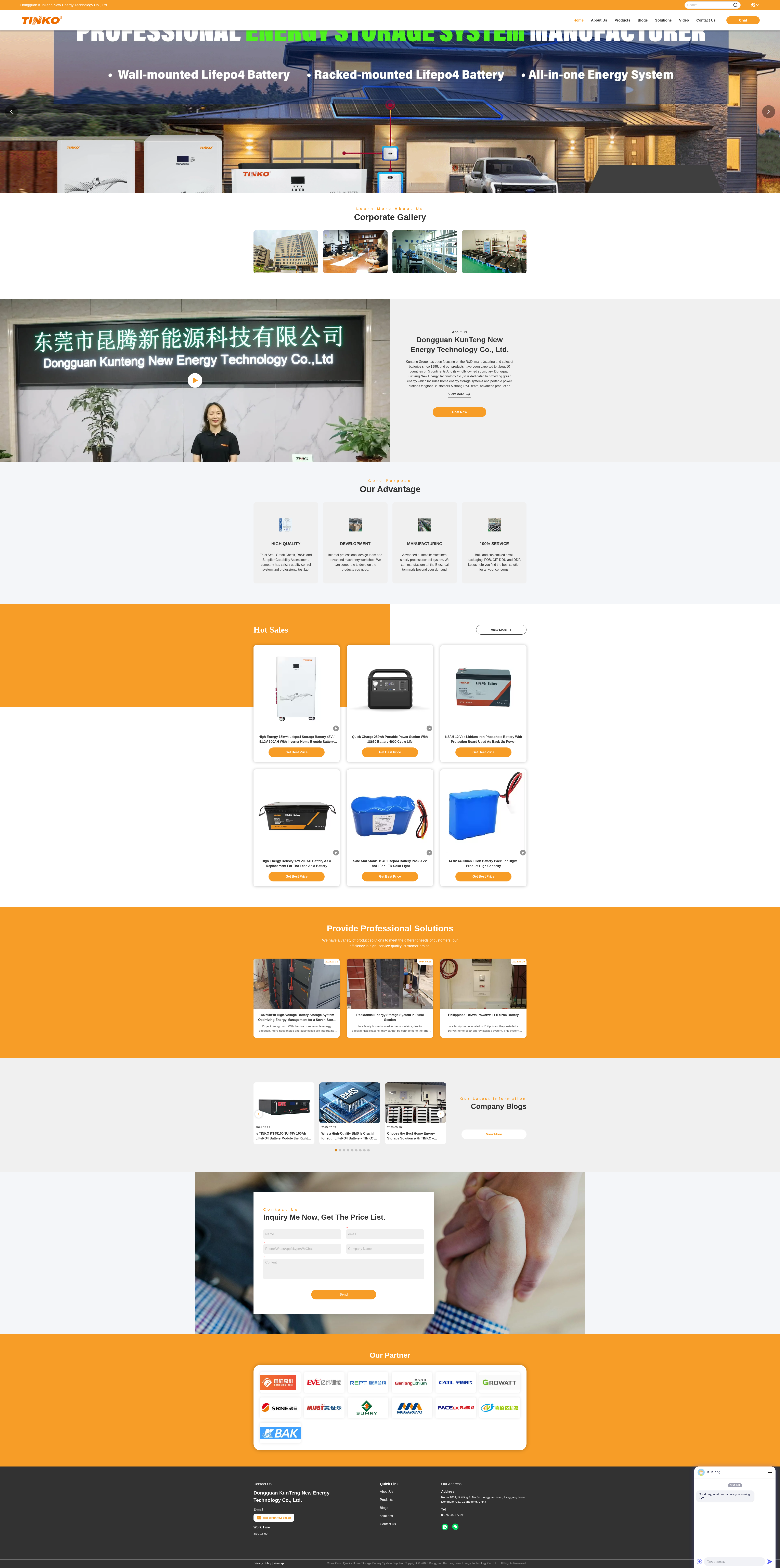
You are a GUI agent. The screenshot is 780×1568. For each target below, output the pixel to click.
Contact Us (388, 1524)
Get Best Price (297, 752)
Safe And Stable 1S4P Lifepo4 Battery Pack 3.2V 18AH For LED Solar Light (390, 863)
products (622, 20)
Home (578, 20)
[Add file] (699, 1561)
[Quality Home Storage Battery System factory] (390, 191)
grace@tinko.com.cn (276, 1517)
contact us (706, 20)
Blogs (384, 1508)
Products (386, 1499)
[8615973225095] (444, 1527)
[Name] (735, 5)
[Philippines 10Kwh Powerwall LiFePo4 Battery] (483, 1008)
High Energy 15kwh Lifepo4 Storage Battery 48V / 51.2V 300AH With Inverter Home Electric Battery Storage (296, 739)
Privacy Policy (262, 1563)
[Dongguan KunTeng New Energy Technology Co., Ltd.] (42, 20)
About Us (386, 1491)
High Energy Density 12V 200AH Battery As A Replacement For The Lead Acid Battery (296, 863)
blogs (643, 20)
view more (499, 630)
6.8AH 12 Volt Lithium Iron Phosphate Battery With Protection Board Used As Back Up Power (483, 739)
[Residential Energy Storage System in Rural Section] (390, 1008)
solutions (663, 20)
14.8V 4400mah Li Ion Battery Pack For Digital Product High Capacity (483, 863)
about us (599, 20)
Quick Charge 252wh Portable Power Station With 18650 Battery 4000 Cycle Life (390, 739)
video (684, 20)
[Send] (770, 1561)
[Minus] (769, 1472)
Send (344, 1294)
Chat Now (459, 412)
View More (456, 394)
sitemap (279, 1563)
